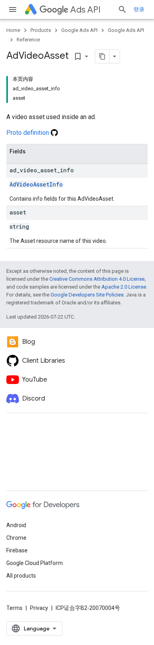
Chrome (16, 538)
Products (40, 30)
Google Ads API (79, 30)
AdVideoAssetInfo (36, 184)
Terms (14, 608)
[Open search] (122, 9)
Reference (28, 40)
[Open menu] (13, 9)
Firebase (17, 550)
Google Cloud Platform (34, 563)
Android (16, 525)
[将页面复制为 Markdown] (102, 56)
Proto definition (28, 132)
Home (13, 30)
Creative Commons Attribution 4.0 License (97, 279)
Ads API (85, 9)
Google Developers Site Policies (87, 295)
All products (21, 575)
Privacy (39, 608)
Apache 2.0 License (123, 287)
